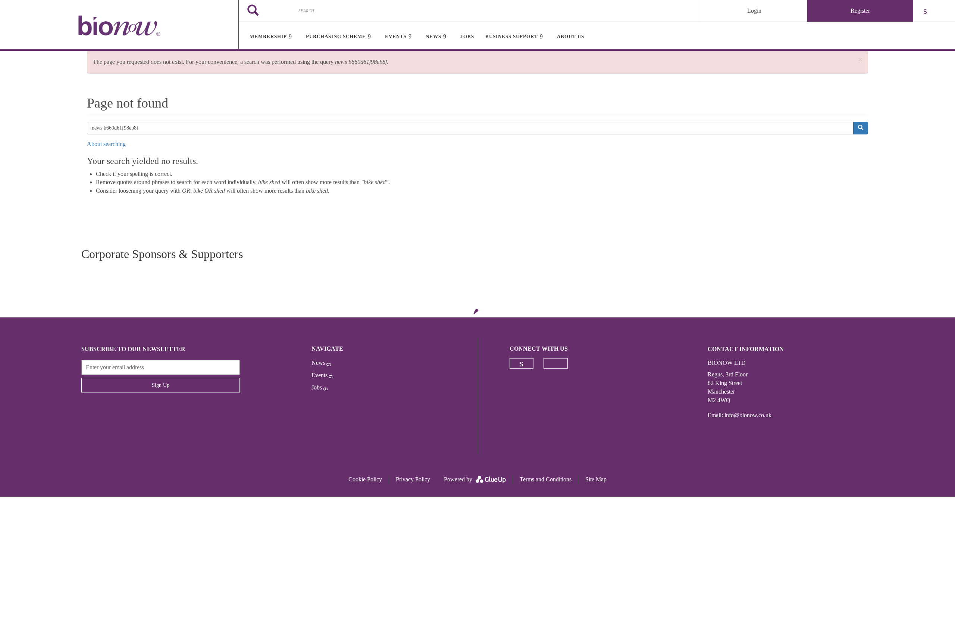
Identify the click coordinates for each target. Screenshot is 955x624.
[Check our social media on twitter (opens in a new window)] (556, 363)
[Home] (119, 25)
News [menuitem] (433, 36)
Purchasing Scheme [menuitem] (336, 36)
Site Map (596, 479)
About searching (106, 144)
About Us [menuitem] (570, 36)
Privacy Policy (413, 479)
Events (319, 375)
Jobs (316, 387)
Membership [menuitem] (268, 36)
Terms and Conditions (546, 479)
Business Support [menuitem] (511, 36)
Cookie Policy (365, 479)
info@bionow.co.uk (747, 415)
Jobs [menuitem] (467, 36)
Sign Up (160, 385)
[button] (860, 60)
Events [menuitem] (396, 36)
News (318, 363)
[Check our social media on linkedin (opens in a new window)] (521, 363)
